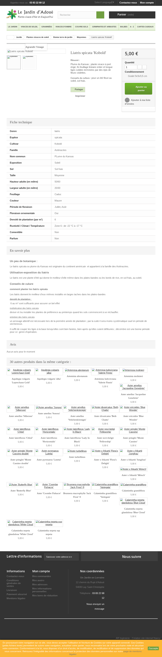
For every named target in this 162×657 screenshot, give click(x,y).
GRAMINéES (46, 27)
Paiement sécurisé (17, 594)
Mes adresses (39, 584)
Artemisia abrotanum (77, 376)
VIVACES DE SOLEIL (29, 27)
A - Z (132, 27)
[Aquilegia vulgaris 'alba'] (49, 371)
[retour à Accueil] (10, 37)
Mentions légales (16, 598)
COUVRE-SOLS (81, 27)
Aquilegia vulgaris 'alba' (49, 379)
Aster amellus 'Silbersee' (21, 416)
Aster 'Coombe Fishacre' (49, 493)
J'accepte (153, 648)
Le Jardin (12, 27)
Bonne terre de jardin (62, 37)
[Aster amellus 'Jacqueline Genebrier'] (133, 387)
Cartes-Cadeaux (145, 27)
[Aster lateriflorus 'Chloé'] (21, 430)
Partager (78, 89)
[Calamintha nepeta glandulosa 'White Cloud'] (21, 523)
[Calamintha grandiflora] (133, 484)
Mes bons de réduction (45, 595)
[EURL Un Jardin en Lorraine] (30, 14)
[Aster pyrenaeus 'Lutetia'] (49, 452)
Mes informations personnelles (42, 590)
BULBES (123, 27)
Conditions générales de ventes (14, 583)
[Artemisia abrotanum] (77, 370)
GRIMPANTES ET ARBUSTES (104, 27)
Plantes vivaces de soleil (37, 37)
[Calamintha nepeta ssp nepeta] (49, 523)
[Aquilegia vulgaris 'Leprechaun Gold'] (21, 371)
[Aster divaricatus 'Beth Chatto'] (105, 408)
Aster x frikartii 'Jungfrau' (133, 459)
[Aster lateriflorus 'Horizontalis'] (49, 430)
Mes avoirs (38, 580)
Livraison (12, 590)
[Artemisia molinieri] (133, 370)
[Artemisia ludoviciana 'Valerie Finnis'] (105, 371)
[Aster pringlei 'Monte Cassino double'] (21, 452)
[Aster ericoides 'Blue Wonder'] (133, 408)
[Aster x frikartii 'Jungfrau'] (133, 452)
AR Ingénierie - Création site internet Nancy (138, 638)
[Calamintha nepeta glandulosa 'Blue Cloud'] (133, 501)
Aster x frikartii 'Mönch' (133, 475)
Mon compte (147, 2)
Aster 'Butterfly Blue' (20, 490)
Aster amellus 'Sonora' (49, 413)
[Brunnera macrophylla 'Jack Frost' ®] (77, 486)
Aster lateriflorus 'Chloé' (21, 438)
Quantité (129, 62)
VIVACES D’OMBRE (64, 27)
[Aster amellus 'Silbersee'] (21, 408)
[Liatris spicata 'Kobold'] (14, 62)
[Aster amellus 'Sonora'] (49, 407)
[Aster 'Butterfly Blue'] (21, 484)
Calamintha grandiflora (133, 490)
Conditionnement (135, 71)
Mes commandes (41, 576)
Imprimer (80, 96)
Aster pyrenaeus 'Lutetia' (49, 459)
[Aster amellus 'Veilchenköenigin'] (77, 408)
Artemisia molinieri (133, 376)
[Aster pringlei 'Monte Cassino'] (133, 430)
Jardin (19, 37)
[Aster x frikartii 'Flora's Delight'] (105, 452)
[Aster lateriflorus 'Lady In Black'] (77, 430)
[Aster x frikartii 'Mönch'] (133, 469)
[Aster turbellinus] (77, 450)
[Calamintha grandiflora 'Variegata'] (105, 486)
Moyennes (81, 37)
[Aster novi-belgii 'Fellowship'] (105, 430)
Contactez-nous (128, 2)
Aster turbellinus (77, 457)
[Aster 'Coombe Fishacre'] (49, 486)
